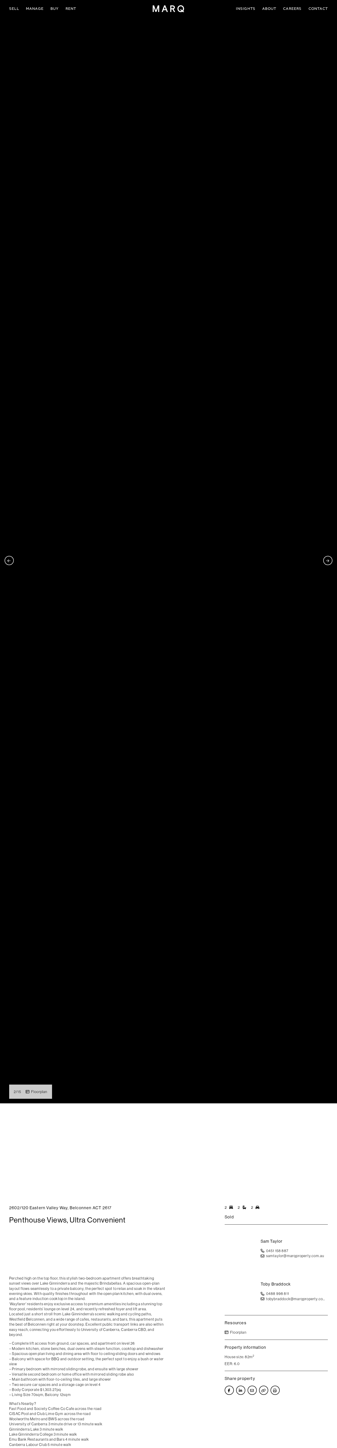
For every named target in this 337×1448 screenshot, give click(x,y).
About (269, 8)
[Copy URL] (263, 1390)
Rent (71, 8)
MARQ (168, 8)
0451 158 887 (277, 1250)
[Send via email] (252, 1390)
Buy (54, 8)
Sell (14, 8)
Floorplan (39, 1091)
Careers (292, 8)
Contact (318, 8)
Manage (35, 8)
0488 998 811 (277, 1293)
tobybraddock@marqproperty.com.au (297, 1299)
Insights (246, 8)
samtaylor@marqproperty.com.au (295, 1255)
